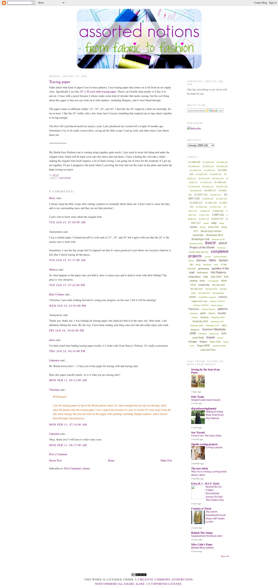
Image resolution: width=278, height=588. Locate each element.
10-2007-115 (200, 194)
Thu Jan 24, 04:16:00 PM (67, 351)
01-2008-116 (208, 162)
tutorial (220, 338)
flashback (207, 265)
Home (111, 460)
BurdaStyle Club (200, 239)
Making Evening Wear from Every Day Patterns (215, 415)
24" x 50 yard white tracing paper (98, 91)
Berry (52, 198)
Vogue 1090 (215, 342)
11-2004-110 (221, 199)
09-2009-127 (210, 190)
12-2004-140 (201, 207)
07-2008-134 (206, 182)
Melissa (53, 269)
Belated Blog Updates (202, 547)
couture (207, 257)
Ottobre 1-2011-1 (217, 301)
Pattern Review (208, 309)
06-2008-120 (215, 174)
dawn (52, 340)
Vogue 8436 (203, 345)
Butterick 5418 (196, 244)
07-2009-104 (220, 182)
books (193, 226)
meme (192, 297)
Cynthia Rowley (220, 257)
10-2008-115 (207, 199)
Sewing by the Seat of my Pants (205, 370)
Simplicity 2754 (217, 321)
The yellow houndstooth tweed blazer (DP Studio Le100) (216, 516)
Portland (193, 313)
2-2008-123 (205, 211)
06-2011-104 (204, 178)
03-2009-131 (209, 170)
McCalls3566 (218, 293)
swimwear (202, 334)
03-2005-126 (222, 166)
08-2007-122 (222, 187)
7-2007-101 (204, 215)
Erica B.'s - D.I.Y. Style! (205, 483)
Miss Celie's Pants (202, 544)
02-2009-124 (208, 166)
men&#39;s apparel (207, 297)
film (191, 264)
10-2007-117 (215, 195)
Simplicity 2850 (196, 325)
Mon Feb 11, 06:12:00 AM (68, 380)
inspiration (194, 276)
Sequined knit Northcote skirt (206, 535)
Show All (225, 556)
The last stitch (199, 468)
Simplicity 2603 (200, 321)
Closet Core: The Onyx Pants (206, 435)
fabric (212, 260)
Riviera (212, 313)
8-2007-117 (218, 219)
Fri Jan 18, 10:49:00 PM (66, 330)
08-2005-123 (208, 187)
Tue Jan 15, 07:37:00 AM (67, 260)
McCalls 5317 (196, 289)
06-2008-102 (201, 174)
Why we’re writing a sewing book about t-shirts (209, 473)
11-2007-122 (211, 203)
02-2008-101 (222, 162)
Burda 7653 (213, 227)
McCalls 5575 (204, 293)
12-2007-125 (215, 207)
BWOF (210, 243)
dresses (201, 260)
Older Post (166, 460)
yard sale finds (208, 349)
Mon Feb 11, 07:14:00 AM (68, 424)
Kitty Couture (56, 294)
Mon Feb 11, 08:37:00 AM (68, 445)
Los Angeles (213, 281)
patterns (223, 308)
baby (214, 223)
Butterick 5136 (218, 239)
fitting (198, 265)
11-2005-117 (196, 202)
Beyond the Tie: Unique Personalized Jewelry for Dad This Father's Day (215, 493)
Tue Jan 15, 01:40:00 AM (67, 222)
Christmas (221, 248)
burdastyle (198, 235)
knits (202, 280)
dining (191, 261)
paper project (217, 305)
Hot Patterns (218, 272)
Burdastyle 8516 (214, 235)
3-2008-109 (218, 211)
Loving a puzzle (214, 447)
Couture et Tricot (201, 508)
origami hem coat (199, 301)
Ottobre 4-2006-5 (201, 305)
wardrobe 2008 (219, 346)
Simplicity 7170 (212, 325)
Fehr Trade (197, 397)
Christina (54, 389)
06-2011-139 (217, 178)
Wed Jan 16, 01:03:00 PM (67, 305)
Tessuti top (214, 334)
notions (65, 178)
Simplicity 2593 (217, 317)
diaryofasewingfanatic (203, 408)
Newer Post (55, 460)
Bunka (203, 227)
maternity (204, 284)
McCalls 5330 (211, 289)
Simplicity (204, 317)
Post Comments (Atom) (77, 468)
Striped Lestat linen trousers (206, 399)
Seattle (222, 313)
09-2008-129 (196, 191)
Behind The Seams (202, 533)
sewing (195, 317)
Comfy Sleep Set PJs (198, 252)
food (216, 265)
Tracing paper (59, 81)
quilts (203, 313)
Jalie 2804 (216, 276)
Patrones (193, 308)
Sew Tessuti (198, 432)
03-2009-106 (195, 170)
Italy (205, 276)
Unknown (54, 360)
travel (210, 337)
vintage (192, 341)
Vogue (203, 341)
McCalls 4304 (218, 285)
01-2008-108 (194, 162)
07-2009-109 (194, 187)
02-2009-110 (194, 166)
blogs (221, 223)
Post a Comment (58, 454)
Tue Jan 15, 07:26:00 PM (67, 285)
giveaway (203, 268)
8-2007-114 (204, 219)
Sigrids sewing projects (204, 444)
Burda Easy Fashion (211, 231)
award (206, 223)
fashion (223, 260)
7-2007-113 (218, 214)
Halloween (202, 272)
